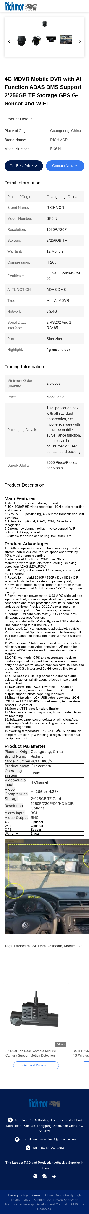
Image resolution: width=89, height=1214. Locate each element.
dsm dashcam (50, 946)
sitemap (36, 1195)
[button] (11, 1024)
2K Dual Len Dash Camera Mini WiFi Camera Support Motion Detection (31, 1053)
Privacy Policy (18, 1195)
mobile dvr (72, 946)
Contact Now (62, 166)
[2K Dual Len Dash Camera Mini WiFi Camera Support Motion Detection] (35, 1016)
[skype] (44, 1176)
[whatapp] (35, 1176)
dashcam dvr (25, 946)
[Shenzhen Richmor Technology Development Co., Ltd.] (21, 6)
